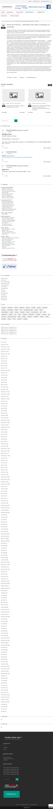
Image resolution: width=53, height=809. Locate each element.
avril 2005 (3, 628)
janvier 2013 (3, 417)
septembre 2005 (4, 616)
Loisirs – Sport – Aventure (6, 212)
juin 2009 (3, 519)
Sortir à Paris (4, 234)
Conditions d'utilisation (8, 758)
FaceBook (5, 747)
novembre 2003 (4, 668)
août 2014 (3, 372)
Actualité (2, 278)
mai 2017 (3, 363)
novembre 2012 (4, 422)
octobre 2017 (4, 351)
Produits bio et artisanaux (7, 225)
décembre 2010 (4, 477)
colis (21, 309)
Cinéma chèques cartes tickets (8, 191)
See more (8, 143)
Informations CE (29, 12)
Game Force (5, 169)
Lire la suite (22, 112)
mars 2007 (3, 574)
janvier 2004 (3, 664)
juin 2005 (3, 623)
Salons (2, 294)
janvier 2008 (3, 559)
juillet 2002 (3, 706)
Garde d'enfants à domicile (7, 193)
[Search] (15, 120)
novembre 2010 (4, 479)
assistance (22, 307)
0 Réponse (22, 77)
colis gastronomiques (28, 309)
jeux (15, 314)
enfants (16, 312)
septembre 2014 (4, 370)
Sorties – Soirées (4, 227)
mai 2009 (3, 522)
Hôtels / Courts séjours (6, 240)
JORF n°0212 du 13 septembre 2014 (9, 330)
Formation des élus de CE (7, 202)
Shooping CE (10, 12)
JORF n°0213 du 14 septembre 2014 (9, 329)
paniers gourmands (12, 316)
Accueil (30, 1)
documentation (5, 312)
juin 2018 (3, 342)
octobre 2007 (4, 567)
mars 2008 (3, 555)
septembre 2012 (4, 427)
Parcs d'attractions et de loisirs (8, 244)
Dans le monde (4, 281)
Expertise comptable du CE (7, 201)
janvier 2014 (3, 389)
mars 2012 (3, 441)
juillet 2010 (3, 488)
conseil (36, 309)
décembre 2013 (4, 391)
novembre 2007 (4, 564)
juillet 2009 (3, 517)
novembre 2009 (4, 507)
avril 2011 (3, 467)
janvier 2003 (3, 692)
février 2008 (3, 557)
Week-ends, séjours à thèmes (8, 248)
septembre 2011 (4, 455)
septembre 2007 (4, 569)
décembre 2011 (4, 448)
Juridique (3, 288)
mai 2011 (3, 465)
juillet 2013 (3, 403)
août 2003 (3, 675)
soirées (47, 316)
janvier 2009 (3, 531)
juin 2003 (3, 680)
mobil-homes (31, 314)
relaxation (30, 316)
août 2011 (3, 458)
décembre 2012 (4, 420)
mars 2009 (3, 526)
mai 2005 (3, 626)
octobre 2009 (4, 510)
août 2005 (3, 619)
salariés (41, 316)
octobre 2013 (4, 396)
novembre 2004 (4, 640)
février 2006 (3, 604)
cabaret (39, 307)
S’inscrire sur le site (24, 804)
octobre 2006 (4, 585)
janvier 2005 (3, 635)
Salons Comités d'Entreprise (8, 210)
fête (40, 312)
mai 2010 (3, 493)
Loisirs (2, 291)
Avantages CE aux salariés (7, 187)
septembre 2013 (4, 398)
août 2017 (3, 356)
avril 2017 (3, 365)
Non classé (3, 293)
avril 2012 (3, 439)
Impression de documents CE (8, 205)
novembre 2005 (4, 612)
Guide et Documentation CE (7, 204)
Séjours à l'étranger (6, 245)
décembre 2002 (4, 694)
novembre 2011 (4, 451)
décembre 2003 (4, 666)
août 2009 (3, 514)
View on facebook (47, 148)
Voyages (25, 319)
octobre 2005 (4, 614)
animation (4, 307)
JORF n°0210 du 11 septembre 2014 (9, 333)
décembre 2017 (4, 346)
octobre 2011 (4, 453)
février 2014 (3, 387)
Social (2, 296)
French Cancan (34, 312)
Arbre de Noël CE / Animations (8, 217)
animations (10, 307)
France (27, 312)
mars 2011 (3, 469)
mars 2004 (3, 659)
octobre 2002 (4, 699)
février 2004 (3, 661)
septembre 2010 (4, 484)
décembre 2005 (4, 609)
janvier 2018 (3, 344)
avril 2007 (3, 571)
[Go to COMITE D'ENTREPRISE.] (2, 21)
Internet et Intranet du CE (7, 206)
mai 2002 (3, 711)
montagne (38, 314)
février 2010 (3, 500)
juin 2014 (3, 377)
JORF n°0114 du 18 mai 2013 (13, 103)
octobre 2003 (4, 671)
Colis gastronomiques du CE (8, 221)
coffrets (16, 309)
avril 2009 (3, 524)
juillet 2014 (3, 375)
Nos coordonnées (7, 757)
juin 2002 (3, 709)
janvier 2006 (3, 607)
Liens (2, 290)
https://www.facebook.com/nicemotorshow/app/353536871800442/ (17, 157)
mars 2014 (3, 384)
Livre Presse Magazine (6, 195)
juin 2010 (3, 491)
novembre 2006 (4, 583)
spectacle (4, 319)
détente (11, 312)
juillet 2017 (3, 358)
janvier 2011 (3, 474)
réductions (36, 316)
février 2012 (3, 443)
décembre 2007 (4, 562)
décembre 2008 (4, 533)
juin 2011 (3, 462)
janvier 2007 (3, 578)
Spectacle (3, 298)
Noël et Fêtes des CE (5, 216)
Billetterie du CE (5, 230)
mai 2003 (3, 683)
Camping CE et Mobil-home (7, 239)
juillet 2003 (3, 678)
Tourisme (3, 299)
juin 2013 (3, 406)
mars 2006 (3, 602)
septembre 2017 (4, 353)
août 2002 (3, 704)
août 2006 (3, 590)
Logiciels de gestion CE (7, 207)
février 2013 (3, 415)
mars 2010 (3, 498)
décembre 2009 (4, 505)
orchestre (4, 316)
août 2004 (3, 647)
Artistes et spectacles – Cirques (8, 229)
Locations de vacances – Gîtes (8, 241)
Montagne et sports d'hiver (7, 243)
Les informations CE (45, 1)
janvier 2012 (3, 446)
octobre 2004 (4, 642)
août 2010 (3, 486)
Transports (4, 247)
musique (44, 314)
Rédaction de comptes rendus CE (9, 209)
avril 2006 (3, 600)
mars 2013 (3, 413)
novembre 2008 (4, 536)
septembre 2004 (4, 645)
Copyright (5, 759)
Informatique (3, 285)
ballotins (27, 307)
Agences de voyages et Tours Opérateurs (10, 237)
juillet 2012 (3, 432)
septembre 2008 (4, 541)
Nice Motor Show (6, 134)
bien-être (33, 307)
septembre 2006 (4, 588)
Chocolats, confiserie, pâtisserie (8, 220)
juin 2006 (3, 595)
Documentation (4, 283)
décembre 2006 (4, 581)
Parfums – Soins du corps (7, 196)
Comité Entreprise (11, 130)
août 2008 (3, 543)
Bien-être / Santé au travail (7, 190)
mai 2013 (3, 408)
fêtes (45, 312)
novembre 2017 (4, 349)
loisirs (19, 314)
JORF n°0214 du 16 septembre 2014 (9, 327)
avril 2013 (3, 410)
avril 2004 (3, 657)
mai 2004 (3, 654)
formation (22, 312)
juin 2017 (3, 361)
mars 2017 (3, 368)
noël (49, 314)
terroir (14, 319)
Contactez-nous (36, 1)
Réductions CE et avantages (8, 197)
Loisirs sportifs (5, 214)
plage (19, 316)
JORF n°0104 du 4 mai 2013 (39, 103)
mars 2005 (3, 631)
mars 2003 (3, 687)
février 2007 (3, 576)
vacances (19, 319)
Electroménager (5, 192)
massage (25, 314)
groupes (10, 314)
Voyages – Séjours (5, 236)
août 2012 (3, 429)
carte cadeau (10, 309)
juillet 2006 (3, 593)
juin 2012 (3, 434)
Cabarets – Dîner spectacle (7, 231)
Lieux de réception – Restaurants (9, 233)
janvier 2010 (3, 503)
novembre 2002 (4, 697)
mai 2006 (3, 597)
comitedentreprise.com (31, 77)
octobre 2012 (4, 425)
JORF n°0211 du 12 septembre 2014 (9, 332)
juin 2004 (3, 652)
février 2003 (3, 690)
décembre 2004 (4, 638)
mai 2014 (3, 379)
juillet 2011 (3, 460)
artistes (16, 307)
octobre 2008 (4, 538)
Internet (15, 77)
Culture (2, 280)
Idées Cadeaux (5, 222)
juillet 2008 (3, 545)
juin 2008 (3, 548)
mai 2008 (3, 550)
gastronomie (4, 314)
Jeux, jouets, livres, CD (7, 224)
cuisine (41, 309)
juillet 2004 (3, 649)
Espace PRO (4, 15)
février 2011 (3, 472)
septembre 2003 (4, 673)
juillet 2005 (3, 621)
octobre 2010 (4, 481)
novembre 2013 (4, 394)
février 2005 (3, 633)
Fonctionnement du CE (6, 200)
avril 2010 (3, 495)
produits (24, 316)
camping (3, 309)
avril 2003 (3, 685)
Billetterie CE (19, 12)
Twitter (5, 749)
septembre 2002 (4, 701)
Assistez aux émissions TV (7, 188)
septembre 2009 (4, 512)
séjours (9, 319)
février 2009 (3, 529)
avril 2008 (3, 552)
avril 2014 (3, 382)
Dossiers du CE (40, 12)
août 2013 (3, 401)
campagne (45, 307)
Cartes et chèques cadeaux (8, 219)
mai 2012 (3, 436)
